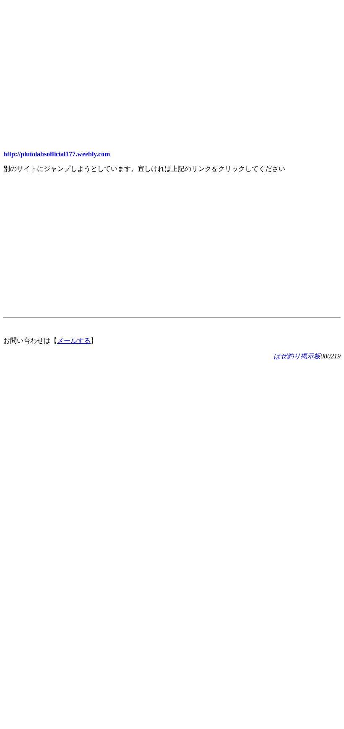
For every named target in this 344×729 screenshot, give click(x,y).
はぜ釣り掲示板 (297, 356)
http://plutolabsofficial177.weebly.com (56, 154)
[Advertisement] (172, 62)
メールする (74, 340)
